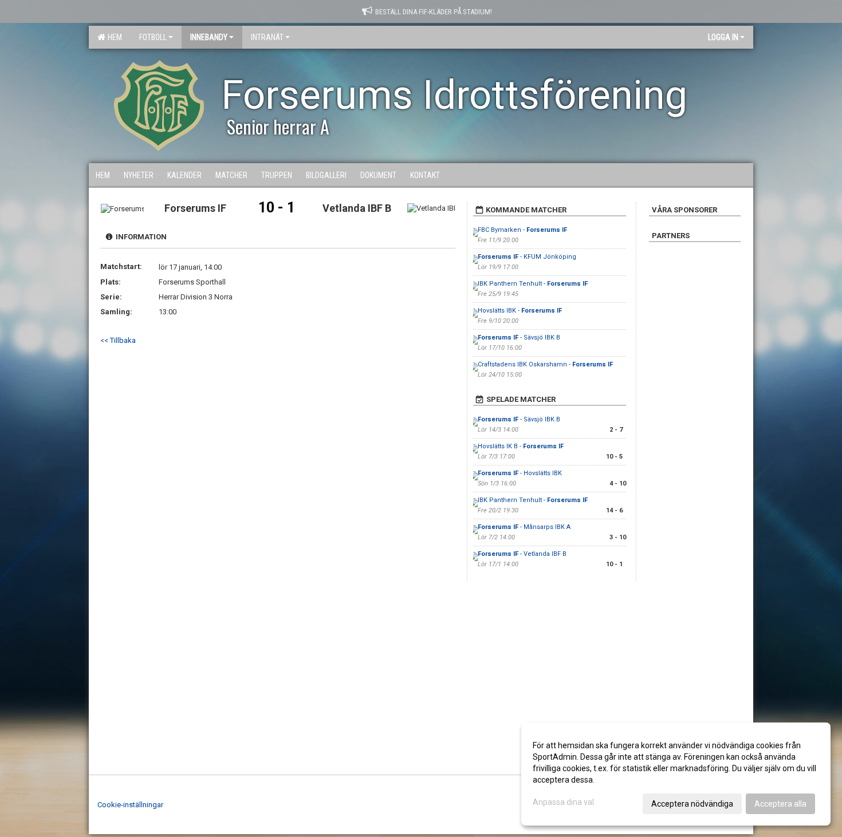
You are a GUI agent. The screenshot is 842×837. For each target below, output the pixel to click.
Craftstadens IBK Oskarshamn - (545, 364)
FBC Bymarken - (522, 230)
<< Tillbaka (118, 340)
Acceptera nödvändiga (692, 803)
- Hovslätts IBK (520, 473)
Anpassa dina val (563, 802)
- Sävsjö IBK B (519, 337)
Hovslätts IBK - (520, 310)
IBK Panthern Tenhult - (533, 283)
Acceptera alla (780, 803)
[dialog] (676, 774)
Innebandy (208, 37)
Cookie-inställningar (130, 804)
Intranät (267, 37)
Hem (113, 37)
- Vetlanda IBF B (522, 554)
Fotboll (153, 37)
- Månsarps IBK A (524, 527)
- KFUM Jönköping (527, 256)
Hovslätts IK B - (521, 446)
